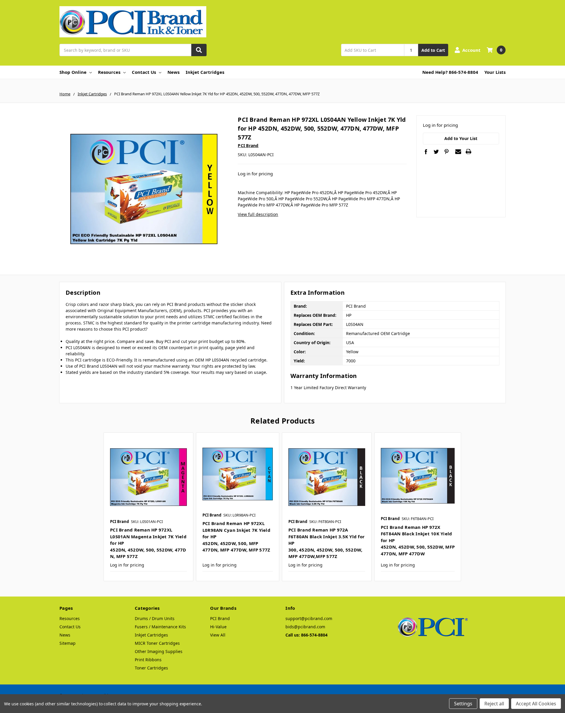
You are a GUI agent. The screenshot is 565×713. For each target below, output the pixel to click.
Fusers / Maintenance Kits (160, 626)
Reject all (494, 703)
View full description (258, 214)
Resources (109, 72)
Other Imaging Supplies (158, 651)
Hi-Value (218, 626)
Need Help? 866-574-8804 (450, 72)
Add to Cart (433, 50)
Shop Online (73, 72)
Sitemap (67, 643)
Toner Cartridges (151, 668)
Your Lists (495, 72)
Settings (463, 703)
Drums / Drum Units (155, 618)
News (173, 72)
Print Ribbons (148, 659)
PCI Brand (220, 618)
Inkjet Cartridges (205, 72)
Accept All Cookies (536, 703)
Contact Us (144, 72)
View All (217, 635)
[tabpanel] (148, 507)
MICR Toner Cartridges (157, 643)
